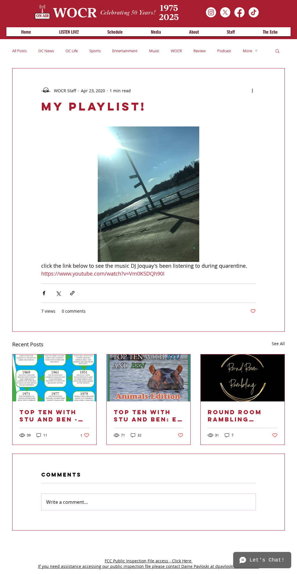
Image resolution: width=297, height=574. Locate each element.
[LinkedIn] (134, 547)
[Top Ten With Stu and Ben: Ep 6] (149, 377)
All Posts (19, 50)
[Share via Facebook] (44, 293)
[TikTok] (254, 12)
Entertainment (124, 50)
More (247, 50)
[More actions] (252, 90)
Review (199, 50)
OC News (46, 50)
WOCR (176, 50)
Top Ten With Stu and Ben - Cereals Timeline (48, 415)
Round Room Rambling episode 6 (235, 415)
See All (278, 343)
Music (154, 50)
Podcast (224, 50)
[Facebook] (239, 12)
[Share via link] (72, 293)
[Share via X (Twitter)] (58, 293)
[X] (225, 12)
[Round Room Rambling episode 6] (243, 377)
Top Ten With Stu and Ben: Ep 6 (148, 415)
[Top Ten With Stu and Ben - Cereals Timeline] (54, 377)
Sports (95, 50)
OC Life (72, 50)
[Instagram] (211, 12)
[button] (277, 50)
